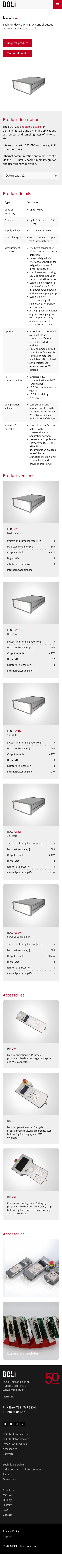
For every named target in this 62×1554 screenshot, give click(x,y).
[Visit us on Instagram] (16, 1424)
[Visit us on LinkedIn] (5, 1424)
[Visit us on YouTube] (11, 1424)
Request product (17, 43)
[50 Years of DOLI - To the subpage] (52, 1378)
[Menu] (57, 4)
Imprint (7, 1536)
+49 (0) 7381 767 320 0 (21, 1407)
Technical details (17, 53)
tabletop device (31, 126)
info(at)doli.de (16, 1412)
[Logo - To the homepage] (9, 4)
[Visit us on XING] (22, 1424)
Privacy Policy (11, 1531)
